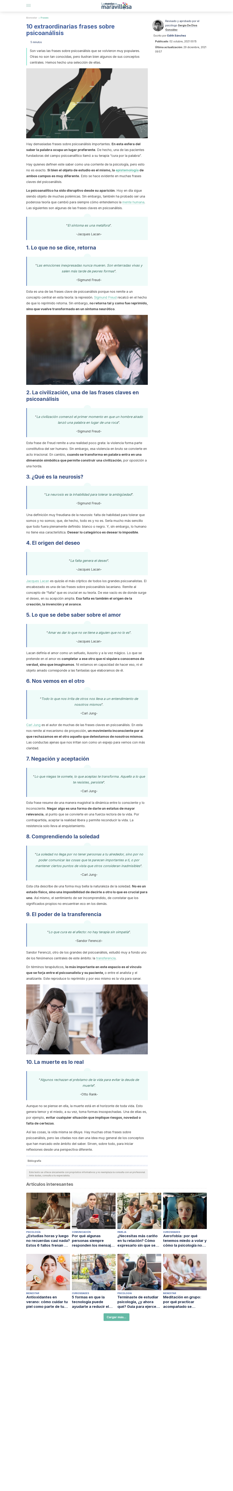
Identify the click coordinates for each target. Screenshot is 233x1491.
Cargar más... (116, 1317)
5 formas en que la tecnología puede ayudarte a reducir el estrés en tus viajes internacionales (90, 1302)
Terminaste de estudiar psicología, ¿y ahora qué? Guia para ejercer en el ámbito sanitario (137, 1302)
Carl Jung (33, 725)
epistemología (127, 170)
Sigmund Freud (105, 297)
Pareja (121, 1232)
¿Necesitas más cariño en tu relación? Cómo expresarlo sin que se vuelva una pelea (137, 1241)
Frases (44, 17)
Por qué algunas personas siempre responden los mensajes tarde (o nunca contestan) (93, 1241)
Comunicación (81, 1232)
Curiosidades (171, 1232)
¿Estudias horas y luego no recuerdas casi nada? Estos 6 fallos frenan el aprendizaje (48, 1241)
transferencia (106, 958)
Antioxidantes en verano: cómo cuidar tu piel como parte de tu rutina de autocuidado (47, 1302)
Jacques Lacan (37, 581)
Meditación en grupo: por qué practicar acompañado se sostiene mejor (182, 1302)
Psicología (33, 1232)
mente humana (133, 202)
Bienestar (31, 17)
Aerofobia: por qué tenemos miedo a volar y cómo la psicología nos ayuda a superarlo (185, 1241)
